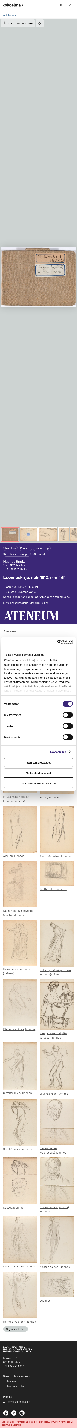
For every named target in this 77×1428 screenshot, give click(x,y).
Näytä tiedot (58, 751)
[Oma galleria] (69, 5)
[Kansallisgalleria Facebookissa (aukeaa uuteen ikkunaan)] (7, 1414)
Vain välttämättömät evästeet (38, 783)
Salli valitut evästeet (38, 772)
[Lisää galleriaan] (40, 23)
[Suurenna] (38, 277)
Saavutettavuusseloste (16, 1376)
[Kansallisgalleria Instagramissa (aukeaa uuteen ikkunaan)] (23, 1414)
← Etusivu (9, 14)
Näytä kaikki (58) (15, 1329)
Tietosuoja (9, 1380)
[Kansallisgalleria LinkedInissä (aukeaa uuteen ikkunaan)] (15, 1414)
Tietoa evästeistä (13, 1386)
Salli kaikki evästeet (38, 762)
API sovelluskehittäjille (16, 1401)
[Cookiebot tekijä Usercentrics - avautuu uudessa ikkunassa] (57, 642)
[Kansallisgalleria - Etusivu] (13, 5)
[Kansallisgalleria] (17, 1351)
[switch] (68, 715)
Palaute (7, 1396)
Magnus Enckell (15, 561)
